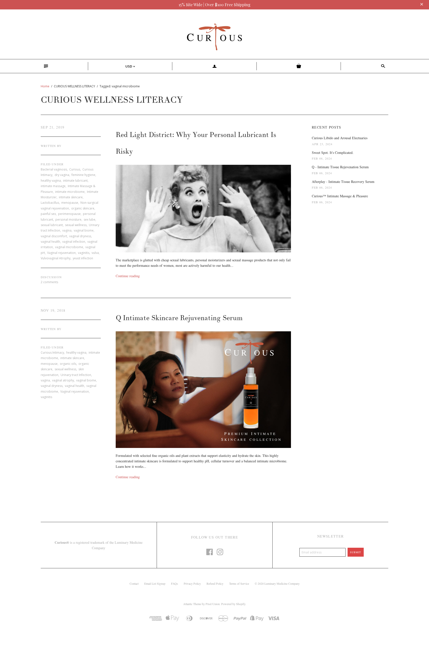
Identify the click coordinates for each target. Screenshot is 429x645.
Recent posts (326, 127)
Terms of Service (239, 583)
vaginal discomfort (54, 236)
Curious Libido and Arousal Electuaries (339, 138)
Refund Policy (215, 583)
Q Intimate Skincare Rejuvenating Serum (179, 317)
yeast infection (83, 258)
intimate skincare (71, 197)
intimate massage (53, 186)
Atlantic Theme (192, 604)
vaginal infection (73, 241)
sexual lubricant (52, 225)
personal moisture (68, 219)
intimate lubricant (75, 180)
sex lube (89, 219)
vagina (67, 230)
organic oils (68, 364)
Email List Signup (154, 583)
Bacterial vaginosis (54, 169)
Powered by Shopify (233, 604)
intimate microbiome (70, 192)
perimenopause (69, 214)
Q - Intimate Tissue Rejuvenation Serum (340, 167)
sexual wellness (76, 225)
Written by (51, 146)
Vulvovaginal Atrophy (56, 258)
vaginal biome (84, 230)
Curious (74, 169)
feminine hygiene (83, 175)
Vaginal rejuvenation (61, 253)
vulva (95, 253)
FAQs (174, 583)
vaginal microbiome (69, 247)
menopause (69, 203)
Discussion (51, 277)
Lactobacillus (50, 203)
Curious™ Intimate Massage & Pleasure (340, 196)
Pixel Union (213, 604)
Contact (134, 583)
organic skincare (82, 208)
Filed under (52, 164)
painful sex (48, 214)
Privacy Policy (192, 583)
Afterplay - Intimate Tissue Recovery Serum (343, 181)
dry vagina (62, 175)
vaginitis (83, 253)
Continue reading (128, 275)
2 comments (49, 282)
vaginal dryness (80, 236)
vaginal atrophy (63, 380)
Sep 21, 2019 (53, 127)
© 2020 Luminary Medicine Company (277, 583)
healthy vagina (51, 180)
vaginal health (50, 241)
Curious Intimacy (52, 352)
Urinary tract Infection (76, 375)
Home (45, 86)
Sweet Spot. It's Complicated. (333, 152)
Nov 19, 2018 (53, 310)
